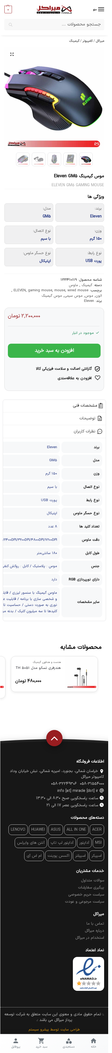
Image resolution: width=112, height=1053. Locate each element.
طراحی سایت (70, 1029)
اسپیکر (96, 856)
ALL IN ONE (76, 830)
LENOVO (18, 830)
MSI (98, 843)
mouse (59, 290)
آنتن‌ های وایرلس (30, 843)
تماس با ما (95, 923)
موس (89, 296)
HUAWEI (38, 830)
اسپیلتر (80, 856)
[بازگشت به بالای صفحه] (54, 738)
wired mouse (77, 290)
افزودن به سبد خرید (54, 350)
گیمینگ (74, 41)
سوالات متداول (92, 880)
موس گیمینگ (51, 296)
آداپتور (84, 843)
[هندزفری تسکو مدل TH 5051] (81, 672)
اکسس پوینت (58, 856)
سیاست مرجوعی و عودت (84, 902)
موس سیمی (73, 296)
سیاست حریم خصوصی (86, 894)
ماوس (73, 285)
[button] (8, 9)
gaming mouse (40, 290)
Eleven (89, 301)
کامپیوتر (87, 41)
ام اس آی (33, 856)
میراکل (100, 41)
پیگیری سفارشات (91, 887)
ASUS (55, 830)
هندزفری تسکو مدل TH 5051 (38, 668)
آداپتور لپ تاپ (61, 843)
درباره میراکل (94, 931)
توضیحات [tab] (88, 419)
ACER (96, 830)
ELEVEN (19, 290)
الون (98, 296)
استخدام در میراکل (89, 938)
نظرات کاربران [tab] (85, 431)
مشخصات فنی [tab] (85, 406)
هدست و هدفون (51, 662)
